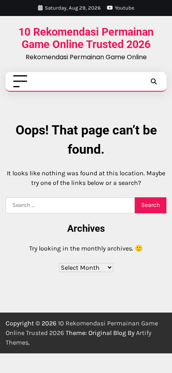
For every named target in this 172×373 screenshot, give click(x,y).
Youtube (124, 8)
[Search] (153, 81)
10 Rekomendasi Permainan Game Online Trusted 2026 (86, 38)
